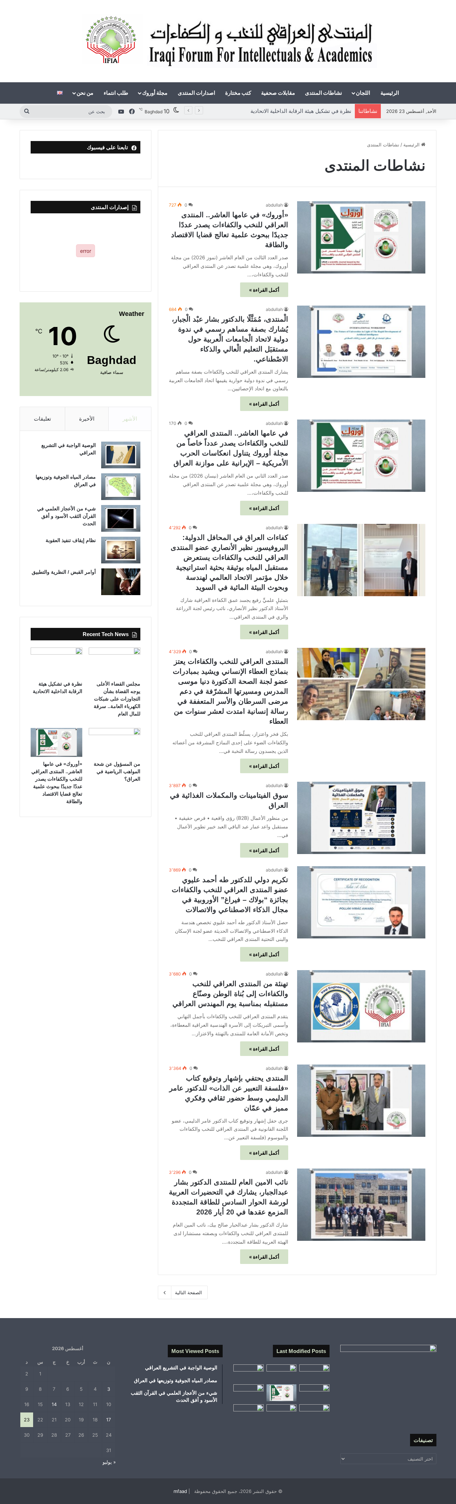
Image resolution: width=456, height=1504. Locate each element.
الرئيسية (389, 92)
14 (54, 1404)
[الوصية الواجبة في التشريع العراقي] (120, 455)
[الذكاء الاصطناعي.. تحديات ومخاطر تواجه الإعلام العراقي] (248, 1392)
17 (108, 1419)
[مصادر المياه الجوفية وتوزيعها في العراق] (120, 486)
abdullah (274, 205)
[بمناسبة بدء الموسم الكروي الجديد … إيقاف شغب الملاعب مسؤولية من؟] (314, 1372)
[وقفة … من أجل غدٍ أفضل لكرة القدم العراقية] (314, 1412)
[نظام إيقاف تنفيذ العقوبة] (120, 550)
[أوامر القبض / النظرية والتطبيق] (120, 581)
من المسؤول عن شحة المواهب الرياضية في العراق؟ (292, 111)
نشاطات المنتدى (323, 92)
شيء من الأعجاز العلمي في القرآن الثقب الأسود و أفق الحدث (66, 516)
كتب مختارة (238, 92)
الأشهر (130, 418)
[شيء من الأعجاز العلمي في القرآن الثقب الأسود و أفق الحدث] (120, 518)
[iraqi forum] (228, 41)
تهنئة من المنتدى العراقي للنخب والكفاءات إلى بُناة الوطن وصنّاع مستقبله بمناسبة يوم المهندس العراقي (230, 994)
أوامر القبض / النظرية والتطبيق (64, 572)
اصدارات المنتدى (196, 92)
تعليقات (42, 418)
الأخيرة (86, 418)
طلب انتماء (116, 92)
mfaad (180, 1491)
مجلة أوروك (154, 92)
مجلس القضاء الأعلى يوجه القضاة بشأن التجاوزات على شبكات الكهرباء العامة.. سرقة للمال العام (117, 699)
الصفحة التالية (188, 1292)
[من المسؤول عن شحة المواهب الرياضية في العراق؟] (114, 742)
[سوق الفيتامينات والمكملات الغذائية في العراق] (361, 818)
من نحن (85, 92)
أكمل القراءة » (264, 290)
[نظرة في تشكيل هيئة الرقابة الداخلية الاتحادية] (56, 662)
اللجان (363, 92)
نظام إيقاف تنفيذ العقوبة (71, 540)
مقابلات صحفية (278, 92)
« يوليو (109, 1462)
